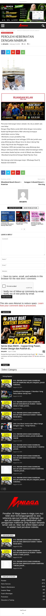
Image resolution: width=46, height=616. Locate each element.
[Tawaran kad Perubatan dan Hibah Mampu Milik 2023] (8, 216)
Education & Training (7, 600)
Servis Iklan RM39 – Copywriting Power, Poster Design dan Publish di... (21, 347)
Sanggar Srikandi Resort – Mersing (34, 183)
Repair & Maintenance (8, 587)
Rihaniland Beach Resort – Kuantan (11, 183)
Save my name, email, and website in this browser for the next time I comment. (22, 277)
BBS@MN (5, 44)
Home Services (6, 584)
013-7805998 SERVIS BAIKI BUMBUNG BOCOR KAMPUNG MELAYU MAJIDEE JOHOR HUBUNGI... (29, 382)
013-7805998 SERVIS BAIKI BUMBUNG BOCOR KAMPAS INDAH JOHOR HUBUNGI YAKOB (28, 436)
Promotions (4, 597)
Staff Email (23, 610)
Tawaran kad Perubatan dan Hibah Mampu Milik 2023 (7, 224)
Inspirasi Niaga (5, 590)
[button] (42, 25)
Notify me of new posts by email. (19, 294)
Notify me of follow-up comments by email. (24, 291)
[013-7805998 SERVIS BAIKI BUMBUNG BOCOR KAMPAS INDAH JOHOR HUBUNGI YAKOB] (6, 437)
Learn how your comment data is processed (21, 304)
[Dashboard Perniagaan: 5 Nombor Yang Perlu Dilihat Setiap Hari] (6, 394)
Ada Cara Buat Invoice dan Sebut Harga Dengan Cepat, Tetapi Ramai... (28, 425)
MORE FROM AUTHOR (30, 208)
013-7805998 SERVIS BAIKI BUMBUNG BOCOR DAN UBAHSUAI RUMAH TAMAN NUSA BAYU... (27, 415)
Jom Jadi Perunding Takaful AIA (21, 223)
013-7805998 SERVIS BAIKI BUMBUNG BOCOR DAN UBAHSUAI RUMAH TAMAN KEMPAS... (27, 458)
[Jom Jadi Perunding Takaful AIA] (23, 216)
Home (2, 30)
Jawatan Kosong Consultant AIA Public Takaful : (37, 224)
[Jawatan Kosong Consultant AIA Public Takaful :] (38, 216)
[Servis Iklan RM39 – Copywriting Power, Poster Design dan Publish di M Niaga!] (23, 329)
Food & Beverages (7, 593)
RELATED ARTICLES (15, 208)
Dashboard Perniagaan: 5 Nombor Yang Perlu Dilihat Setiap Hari (28, 392)
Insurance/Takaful (10, 30)
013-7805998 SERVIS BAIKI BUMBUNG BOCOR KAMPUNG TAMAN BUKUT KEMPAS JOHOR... (28, 447)
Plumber (3, 580)
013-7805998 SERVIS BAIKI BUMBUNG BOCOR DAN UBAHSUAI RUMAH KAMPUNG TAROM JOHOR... (28, 469)
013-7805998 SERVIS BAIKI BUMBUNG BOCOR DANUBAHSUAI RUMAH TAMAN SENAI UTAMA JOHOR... (27, 404)
